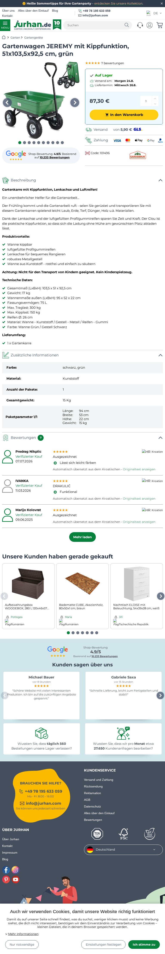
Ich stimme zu (144, 944)
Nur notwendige (22, 944)
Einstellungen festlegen (103, 944)
